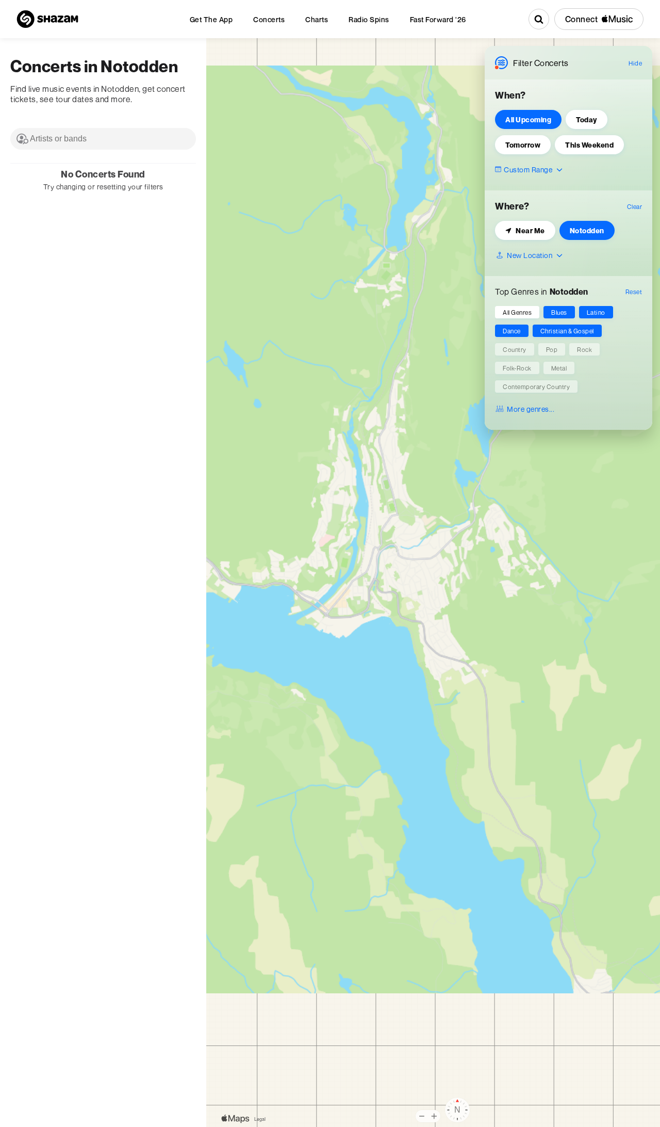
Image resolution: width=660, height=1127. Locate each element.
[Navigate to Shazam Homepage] (47, 19)
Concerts (269, 19)
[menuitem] (211, 19)
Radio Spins (369, 19)
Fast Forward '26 (438, 19)
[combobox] (103, 138)
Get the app (211, 19)
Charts (316, 19)
